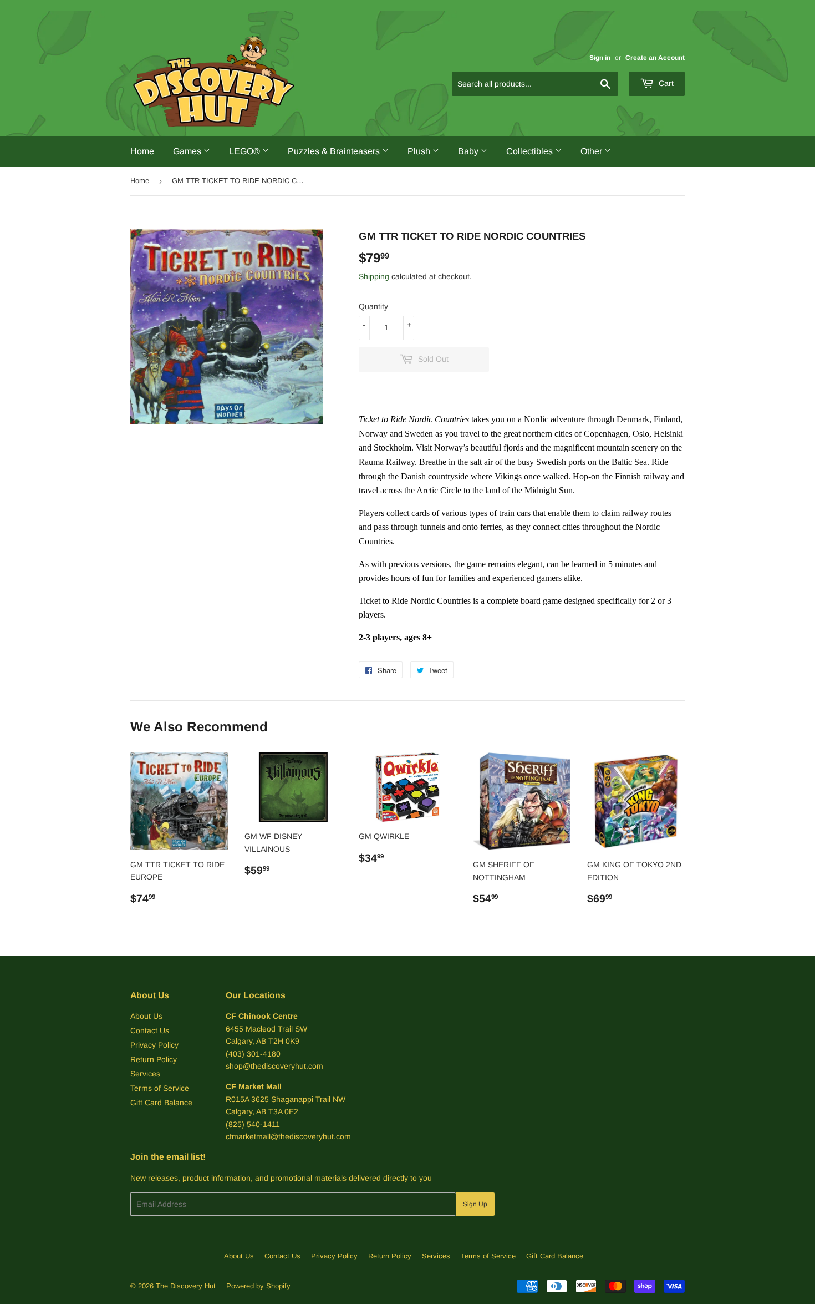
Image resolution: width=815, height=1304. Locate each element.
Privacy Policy (154, 1044)
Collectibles (530, 151)
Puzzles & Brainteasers (335, 151)
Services (145, 1073)
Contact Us (149, 1030)
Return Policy (153, 1059)
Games (188, 151)
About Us (146, 1016)
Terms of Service (159, 1088)
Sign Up (475, 1204)
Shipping (374, 276)
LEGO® (245, 151)
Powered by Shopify (258, 1286)
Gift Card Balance (161, 1102)
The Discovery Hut (186, 1286)
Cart (665, 83)
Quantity (373, 306)
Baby (469, 151)
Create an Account (655, 58)
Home (142, 151)
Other (592, 151)
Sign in (599, 58)
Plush (419, 151)
